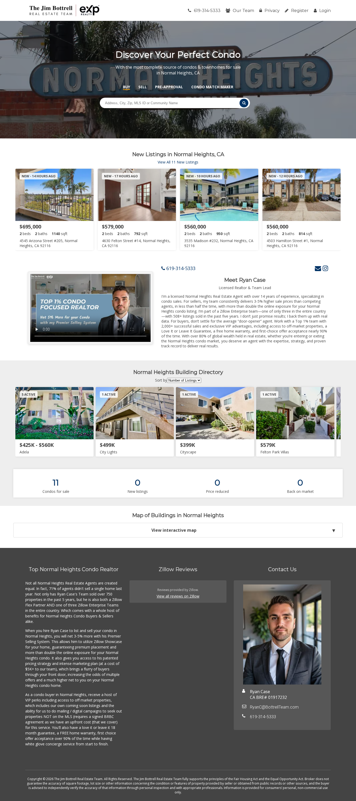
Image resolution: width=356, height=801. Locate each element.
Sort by (161, 380)
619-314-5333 (207, 10)
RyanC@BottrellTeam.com (274, 707)
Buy (126, 86)
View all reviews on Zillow (178, 596)
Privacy (272, 10)
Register (300, 10)
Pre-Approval (169, 86)
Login (325, 10)
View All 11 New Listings (178, 162)
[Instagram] (325, 268)
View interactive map (174, 530)
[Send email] (318, 268)
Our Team (243, 10)
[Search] (244, 103)
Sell (142, 86)
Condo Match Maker (212, 86)
